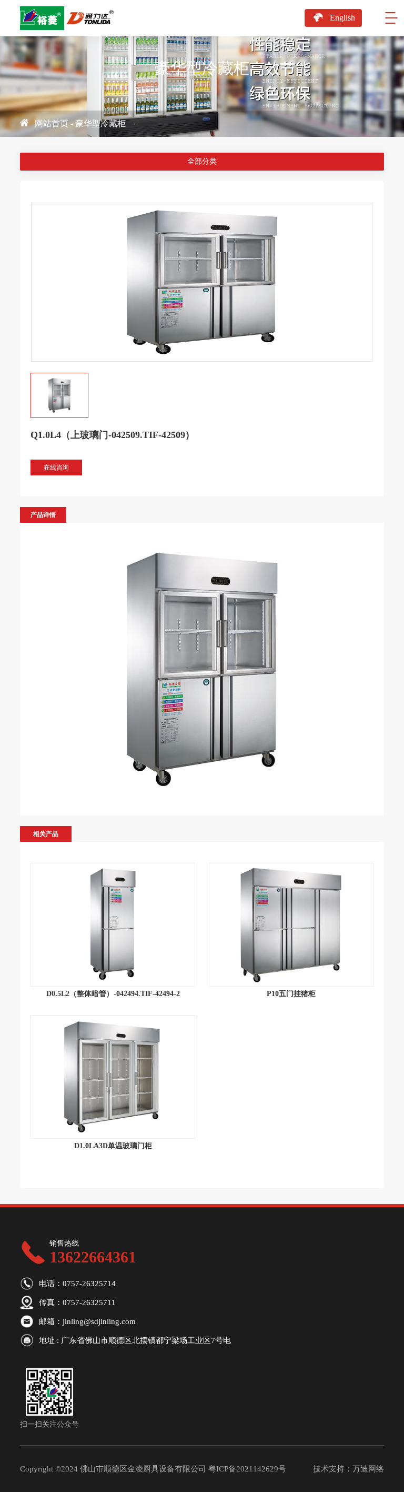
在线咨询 (56, 467)
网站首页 (51, 123)
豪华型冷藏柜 (100, 123)
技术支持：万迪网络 (348, 1469)
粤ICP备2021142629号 (247, 1469)
